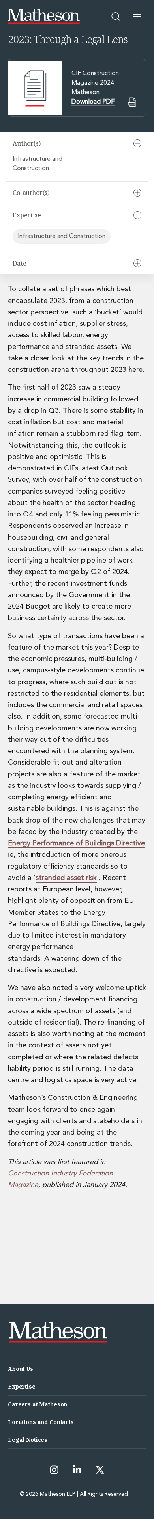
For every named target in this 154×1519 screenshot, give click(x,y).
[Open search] (116, 16)
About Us (20, 1368)
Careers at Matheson (37, 1404)
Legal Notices (27, 1439)
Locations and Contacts (41, 1422)
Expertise (22, 1386)
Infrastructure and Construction (37, 164)
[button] (136, 16)
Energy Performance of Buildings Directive (76, 843)
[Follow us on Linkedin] (77, 1469)
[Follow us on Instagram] (54, 1469)
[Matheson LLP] (44, 16)
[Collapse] (137, 143)
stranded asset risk (66, 878)
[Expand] (137, 193)
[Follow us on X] (100, 1469)
